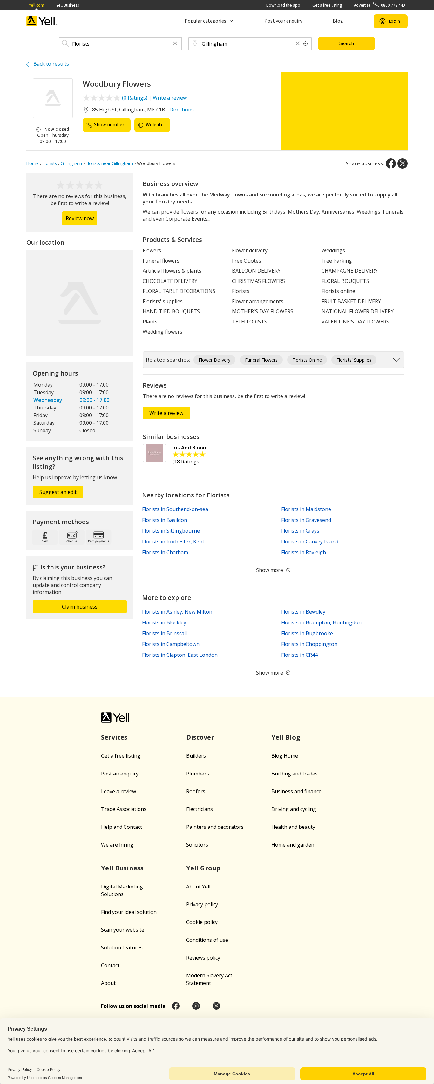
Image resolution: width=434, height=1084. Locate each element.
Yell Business (67, 5)
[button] (175, 44)
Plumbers (197, 773)
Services (114, 737)
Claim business (80, 606)
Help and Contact (121, 826)
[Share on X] (402, 163)
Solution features (122, 947)
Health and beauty (293, 826)
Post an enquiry (120, 773)
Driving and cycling (293, 809)
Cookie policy (202, 922)
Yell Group (203, 868)
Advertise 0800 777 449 (379, 5)
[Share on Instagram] (196, 1006)
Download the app (283, 5)
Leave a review (118, 791)
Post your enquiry (283, 20)
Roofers (195, 791)
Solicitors (197, 844)
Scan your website (122, 929)
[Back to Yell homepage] (42, 21)
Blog (338, 20)
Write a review (170, 97)
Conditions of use (207, 939)
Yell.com (36, 5)
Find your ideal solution (129, 911)
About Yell (198, 886)
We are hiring (117, 844)
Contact (110, 965)
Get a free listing (327, 5)
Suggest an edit (58, 492)
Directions (181, 109)
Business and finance (296, 791)
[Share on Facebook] (391, 163)
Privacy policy (202, 904)
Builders (196, 755)
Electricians (199, 809)
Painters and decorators (215, 826)
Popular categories (205, 20)
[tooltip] (306, 44)
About (108, 983)
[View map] (79, 303)
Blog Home (284, 755)
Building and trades (294, 773)
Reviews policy (203, 957)
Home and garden (292, 844)
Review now (80, 218)
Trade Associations (123, 809)
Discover (200, 737)
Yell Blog (285, 737)
